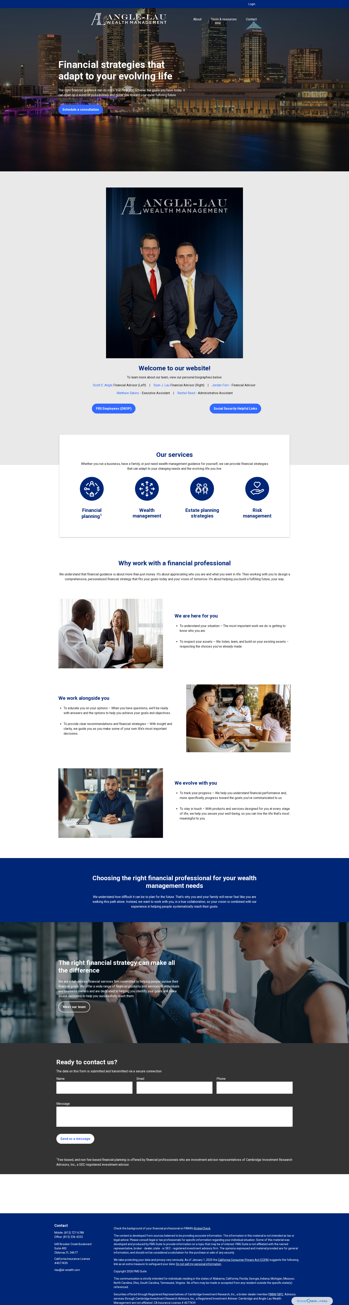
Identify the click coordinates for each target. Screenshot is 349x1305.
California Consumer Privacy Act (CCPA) (243, 1259)
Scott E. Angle (102, 385)
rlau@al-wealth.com (67, 1270)
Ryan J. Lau (161, 385)
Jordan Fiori (220, 385)
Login (251, 4)
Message (63, 1104)
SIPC (280, 1294)
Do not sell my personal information (198, 1264)
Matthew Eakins (128, 393)
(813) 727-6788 (74, 1232)
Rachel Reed (186, 393)
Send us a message (75, 1139)
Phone (221, 1079)
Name (60, 1079)
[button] (197, 19)
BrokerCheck (202, 1228)
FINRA (272, 1294)
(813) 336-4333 (73, 1236)
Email (140, 1079)
